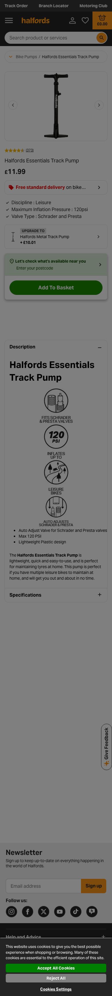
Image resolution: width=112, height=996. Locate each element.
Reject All (56, 978)
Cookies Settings (56, 989)
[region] (56, 967)
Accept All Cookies (56, 968)
